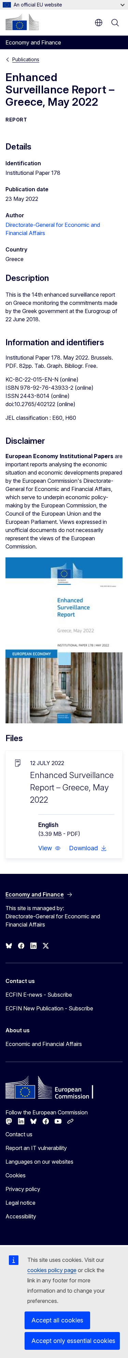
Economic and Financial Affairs (43, 1043)
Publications (25, 59)
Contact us (18, 1134)
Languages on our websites (39, 1161)
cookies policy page (51, 1270)
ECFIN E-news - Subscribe (38, 994)
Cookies (15, 1175)
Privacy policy (22, 1189)
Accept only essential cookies (73, 1340)
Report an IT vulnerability (36, 1147)
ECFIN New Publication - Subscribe (49, 1008)
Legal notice (20, 1202)
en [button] (98, 22)
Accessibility (20, 1216)
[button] (49, 848)
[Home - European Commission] (22, 22)
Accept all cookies (57, 1320)
